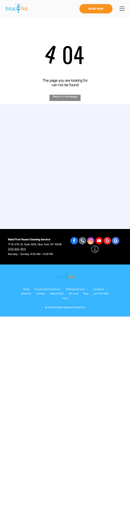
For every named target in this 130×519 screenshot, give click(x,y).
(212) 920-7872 (17, 249)
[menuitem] (26, 289)
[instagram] (90, 241)
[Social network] (95, 249)
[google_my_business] (115, 241)
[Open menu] (122, 8)
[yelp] (107, 241)
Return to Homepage (65, 96)
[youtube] (99, 241)
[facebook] (74, 241)
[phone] (82, 241)
